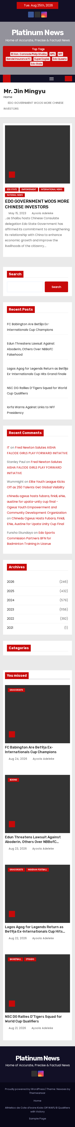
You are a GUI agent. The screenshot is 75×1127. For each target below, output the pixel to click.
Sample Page (37, 1118)
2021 (10, 627)
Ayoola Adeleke (42, 213)
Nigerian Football (37, 869)
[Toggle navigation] (52, 78)
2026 (10, 582)
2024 (10, 600)
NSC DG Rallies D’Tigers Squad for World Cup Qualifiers (33, 1018)
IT (8, 447)
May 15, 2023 (18, 213)
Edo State (36, 63)
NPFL (52, 54)
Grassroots (16, 690)
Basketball (15, 959)
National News (15, 195)
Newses (62, 1089)
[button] (60, 78)
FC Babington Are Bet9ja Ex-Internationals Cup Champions (31, 749)
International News (51, 189)
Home (8, 97)
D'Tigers (30, 959)
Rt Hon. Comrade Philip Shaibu (29, 54)
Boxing (13, 779)
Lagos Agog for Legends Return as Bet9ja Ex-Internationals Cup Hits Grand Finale (34, 931)
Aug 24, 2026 (18, 759)
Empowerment (29, 189)
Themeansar (37, 1093)
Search (15, 274)
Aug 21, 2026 (18, 1028)
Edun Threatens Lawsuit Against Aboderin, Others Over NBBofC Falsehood (31, 349)
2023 (10, 609)
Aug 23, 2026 (18, 849)
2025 (10, 591)
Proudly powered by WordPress (25, 1089)
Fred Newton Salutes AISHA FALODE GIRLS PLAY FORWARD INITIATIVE (34, 467)
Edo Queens (60, 59)
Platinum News (38, 32)
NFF (60, 54)
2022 (10, 618)
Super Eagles (41, 59)
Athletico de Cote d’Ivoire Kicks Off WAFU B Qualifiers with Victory (37, 1109)
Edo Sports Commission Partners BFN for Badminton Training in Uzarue (31, 538)
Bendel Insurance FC (19, 59)
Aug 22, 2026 (18, 938)
